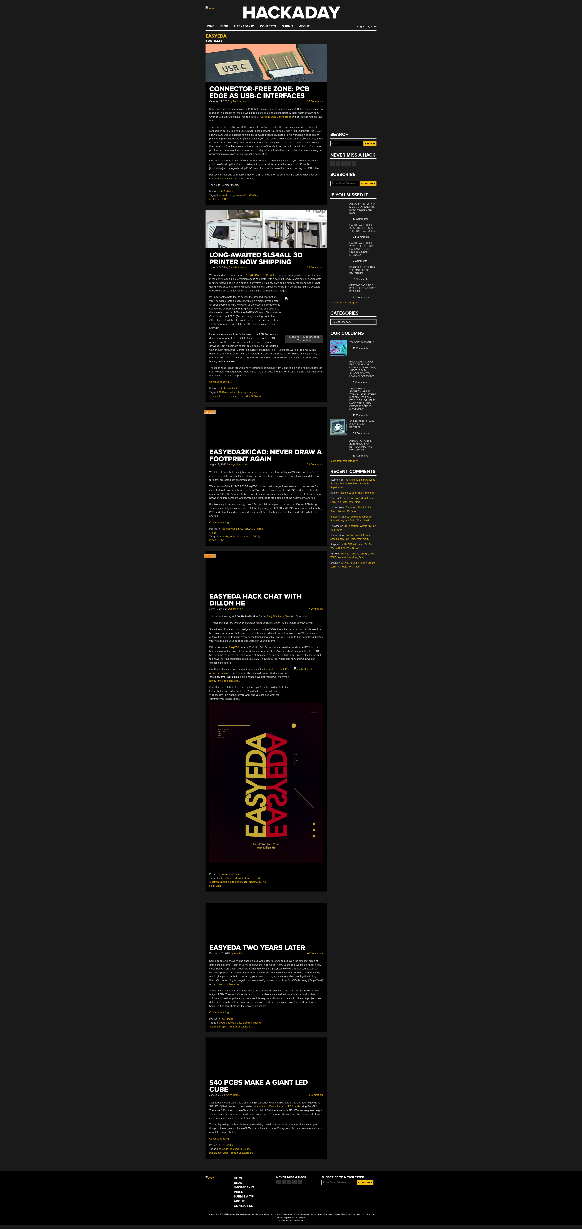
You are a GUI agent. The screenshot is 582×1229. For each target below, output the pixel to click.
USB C (224, 199)
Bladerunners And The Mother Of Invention (362, 270)
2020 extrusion (227, 392)
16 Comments (360, 348)
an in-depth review (228, 984)
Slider (212, 532)
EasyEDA (234, 647)
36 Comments (314, 267)
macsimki (335, 516)
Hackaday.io (244, 26)
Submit (287, 26)
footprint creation (239, 536)
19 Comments (360, 455)
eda (239, 1022)
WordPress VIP (296, 1220)
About (304, 26)
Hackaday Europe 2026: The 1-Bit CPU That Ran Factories (362, 228)
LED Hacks (227, 1145)
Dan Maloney (235, 608)
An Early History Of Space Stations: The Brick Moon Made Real (362, 208)
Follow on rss (348, 163)
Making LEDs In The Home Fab (357, 492)
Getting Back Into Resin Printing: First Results (362, 288)
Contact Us (243, 1206)
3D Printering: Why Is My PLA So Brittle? (361, 424)
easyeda (223, 195)
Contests (268, 26)
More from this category (344, 302)
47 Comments (315, 953)
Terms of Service (333, 1214)
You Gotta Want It (361, 342)
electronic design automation (225, 881)
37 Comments (315, 101)
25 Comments (360, 297)
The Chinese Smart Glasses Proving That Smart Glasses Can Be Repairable (352, 483)
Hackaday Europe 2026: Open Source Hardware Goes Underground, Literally (361, 248)
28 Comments (360, 433)
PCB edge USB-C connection (275, 116)
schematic (254, 881)
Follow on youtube (343, 163)
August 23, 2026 (366, 26)
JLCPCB (254, 536)
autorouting (225, 878)
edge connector (238, 195)
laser (222, 396)
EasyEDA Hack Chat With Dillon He (255, 599)
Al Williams (240, 953)
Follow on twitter (338, 163)
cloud (247, 878)
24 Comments (360, 236)
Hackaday (291, 13)
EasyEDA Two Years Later (257, 948)
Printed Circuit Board (240, 1026)
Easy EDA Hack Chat (278, 616)
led (237, 1149)
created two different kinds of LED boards (276, 1106)
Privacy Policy (317, 1214)
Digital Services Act (351, 1214)
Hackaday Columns (231, 528)
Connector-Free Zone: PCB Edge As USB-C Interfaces (259, 92)
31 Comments (360, 279)
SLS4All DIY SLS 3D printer (261, 275)
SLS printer (257, 396)
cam (240, 878)
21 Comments (315, 1095)
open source (233, 396)
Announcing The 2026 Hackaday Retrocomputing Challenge (360, 445)
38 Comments (314, 464)
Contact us (354, 163)
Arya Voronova (238, 464)
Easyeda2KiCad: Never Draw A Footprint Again (265, 455)
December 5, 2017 (219, 953)
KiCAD (252, 195)
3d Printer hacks (230, 388)
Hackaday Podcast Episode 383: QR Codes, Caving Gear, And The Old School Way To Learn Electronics (362, 369)
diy (238, 392)
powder (245, 396)
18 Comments (360, 218)
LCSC (221, 540)
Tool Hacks (227, 1019)
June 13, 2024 (217, 267)
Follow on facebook (332, 163)
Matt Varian (239, 101)
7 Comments (315, 608)
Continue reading (220, 382)
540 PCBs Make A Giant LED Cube (258, 1086)
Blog (224, 26)
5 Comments (359, 382)
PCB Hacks (227, 191)
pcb (245, 881)
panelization (216, 1152)
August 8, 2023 (217, 464)
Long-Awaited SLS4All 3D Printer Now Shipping (256, 258)
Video (238, 1192)
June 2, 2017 (216, 1095)
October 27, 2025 (219, 101)
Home (210, 26)
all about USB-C (226, 178)
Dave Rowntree (237, 267)
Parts (246, 528)
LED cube (245, 1149)
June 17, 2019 (216, 608)
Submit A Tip (244, 1196)
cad (235, 878)
